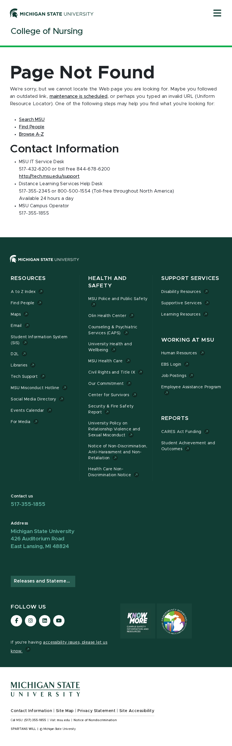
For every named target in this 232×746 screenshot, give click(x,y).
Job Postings (173, 376)
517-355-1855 (28, 504)
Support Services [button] (190, 278)
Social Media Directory (33, 399)
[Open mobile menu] (217, 13)
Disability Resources (181, 292)
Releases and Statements (44, 581)
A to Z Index (23, 292)
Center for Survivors (108, 395)
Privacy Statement (96, 711)
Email (16, 326)
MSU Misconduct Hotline (35, 388)
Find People (31, 127)
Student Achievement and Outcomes (188, 446)
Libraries (19, 365)
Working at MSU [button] (187, 340)
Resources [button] (28, 278)
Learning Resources (181, 314)
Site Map (65, 711)
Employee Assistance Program (191, 387)
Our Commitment (106, 384)
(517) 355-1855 (35, 720)
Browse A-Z (31, 134)
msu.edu (63, 720)
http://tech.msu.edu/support (49, 176)
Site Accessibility (136, 711)
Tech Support (24, 377)
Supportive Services (181, 303)
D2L (15, 354)
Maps (16, 314)
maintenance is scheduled (79, 96)
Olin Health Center (107, 316)
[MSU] (116, 264)
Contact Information (31, 711)
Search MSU (32, 119)
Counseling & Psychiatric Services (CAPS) (113, 330)
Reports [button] (175, 418)
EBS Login (171, 364)
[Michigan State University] (52, 13)
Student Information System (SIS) (39, 340)
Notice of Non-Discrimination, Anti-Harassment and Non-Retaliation (117, 452)
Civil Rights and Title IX (111, 372)
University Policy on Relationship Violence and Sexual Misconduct (114, 429)
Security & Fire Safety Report (111, 409)
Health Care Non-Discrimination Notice (109, 472)
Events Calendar (27, 411)
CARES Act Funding (181, 432)
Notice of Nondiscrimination (95, 720)
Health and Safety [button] (107, 282)
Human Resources (179, 353)
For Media (21, 422)
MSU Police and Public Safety (118, 299)
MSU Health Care (105, 361)
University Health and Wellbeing (110, 347)
